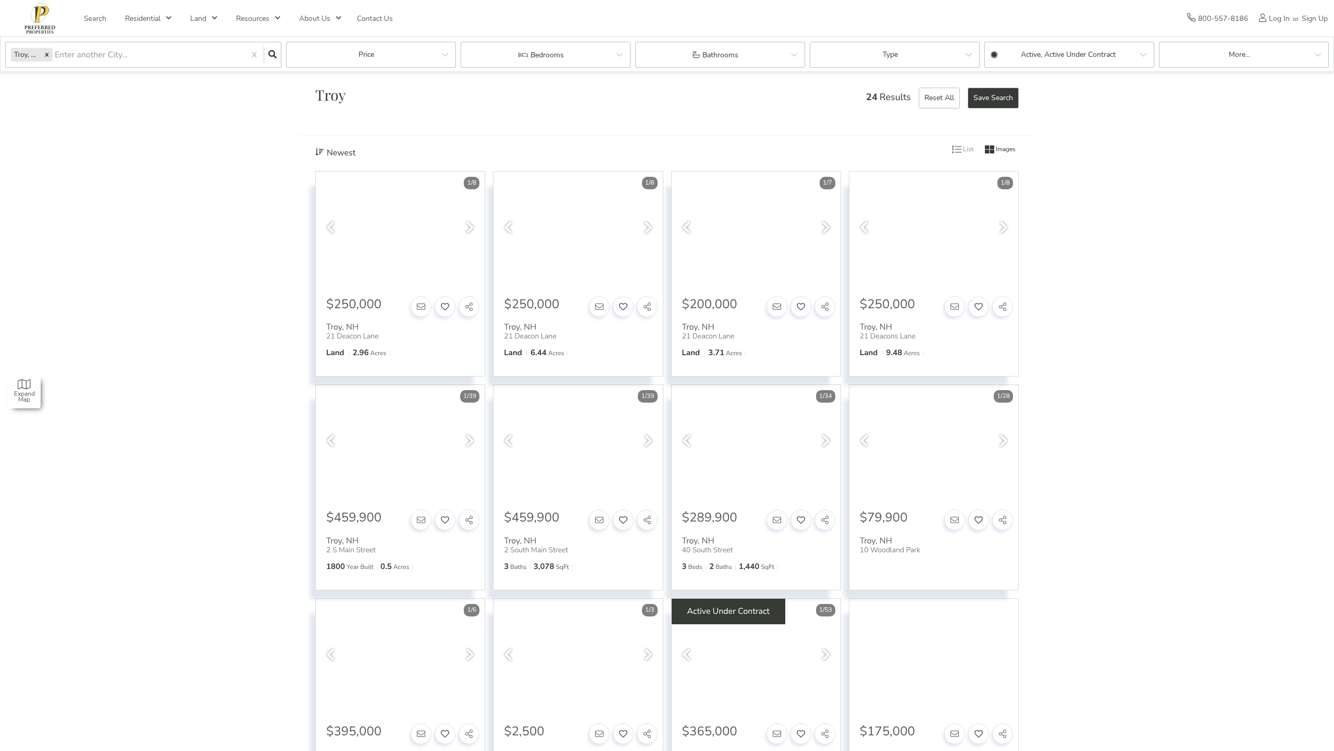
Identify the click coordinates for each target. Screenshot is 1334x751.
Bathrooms (720, 55)
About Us (314, 18)
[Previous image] (330, 228)
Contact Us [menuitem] (375, 18)
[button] (47, 54)
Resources (252, 18)
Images (1005, 150)
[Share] (469, 306)
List (967, 150)
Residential (142, 18)
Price (366, 54)
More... (1239, 54)
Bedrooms (547, 55)
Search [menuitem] (95, 18)
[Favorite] (445, 306)
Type (890, 54)
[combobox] (56, 55)
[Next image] (470, 228)
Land (198, 18)
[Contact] (421, 306)
